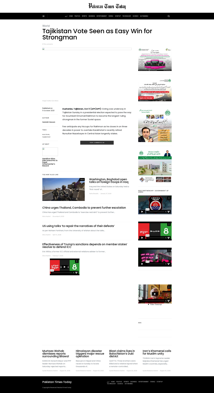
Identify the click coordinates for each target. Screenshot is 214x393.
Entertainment (102, 16)
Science (135, 16)
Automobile (144, 16)
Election (45, 134)
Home (71, 16)
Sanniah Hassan (48, 122)
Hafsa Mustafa (93, 193)
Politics (77, 16)
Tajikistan (46, 137)
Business (92, 16)
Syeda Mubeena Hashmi (50, 370)
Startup (118, 16)
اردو (66, 16)
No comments (48, 44)
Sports (84, 16)
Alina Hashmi (46, 216)
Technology (126, 16)
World (111, 16)
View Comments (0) (97, 142)
